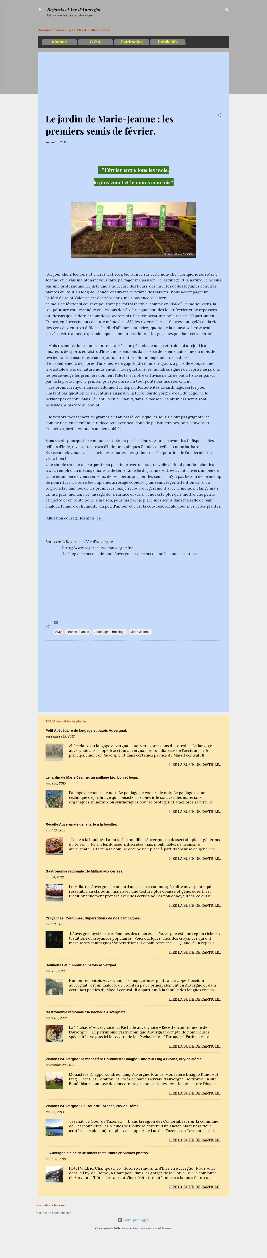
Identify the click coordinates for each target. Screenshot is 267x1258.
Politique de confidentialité (53, 1213)
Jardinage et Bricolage (109, 631)
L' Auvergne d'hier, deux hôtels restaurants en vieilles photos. (97, 1153)
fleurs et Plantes (78, 631)
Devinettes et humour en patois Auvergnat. (81, 965)
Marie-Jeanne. (140, 631)
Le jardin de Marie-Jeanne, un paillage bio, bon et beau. (92, 777)
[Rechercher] (227, 11)
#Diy (58, 631)
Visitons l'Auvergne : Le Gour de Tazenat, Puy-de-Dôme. (92, 1106)
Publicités (168, 42)
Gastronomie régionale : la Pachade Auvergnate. (86, 1012)
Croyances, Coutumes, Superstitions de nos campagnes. (93, 918)
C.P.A (95, 42)
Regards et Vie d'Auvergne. (75, 9)
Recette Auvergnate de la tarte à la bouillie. (81, 824)
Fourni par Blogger (136, 1220)
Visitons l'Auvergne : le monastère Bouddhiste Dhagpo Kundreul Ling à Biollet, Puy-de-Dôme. (124, 1059)
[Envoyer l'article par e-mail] (55, 624)
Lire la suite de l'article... (195, 764)
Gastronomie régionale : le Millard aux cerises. (84, 871)
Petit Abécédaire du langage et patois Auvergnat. (86, 730)
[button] (219, 116)
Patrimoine (132, 42)
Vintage (59, 42)
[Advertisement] (133, 85)
